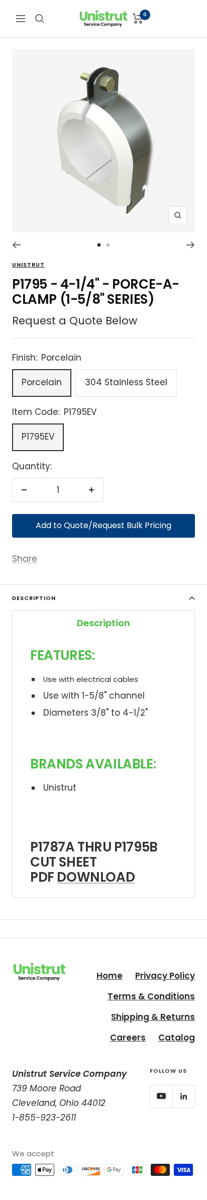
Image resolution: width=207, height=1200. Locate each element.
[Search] (39, 18)
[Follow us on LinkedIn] (183, 1096)
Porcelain (42, 382)
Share (24, 559)
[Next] (190, 244)
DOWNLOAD (96, 877)
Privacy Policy (165, 976)
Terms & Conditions (151, 996)
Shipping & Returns (153, 1017)
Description (34, 598)
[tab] (103, 622)
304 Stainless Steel (126, 382)
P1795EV (38, 437)
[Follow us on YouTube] (161, 1096)
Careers (128, 1038)
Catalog (176, 1038)
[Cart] (138, 19)
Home (109, 976)
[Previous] (16, 244)
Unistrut (28, 265)
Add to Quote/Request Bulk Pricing (103, 525)
